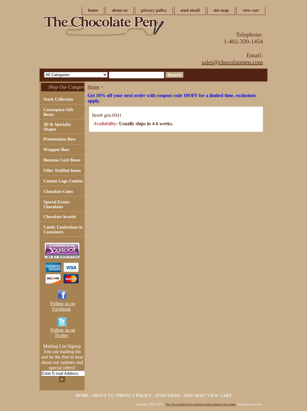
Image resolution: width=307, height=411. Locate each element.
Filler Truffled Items (62, 170)
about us (119, 10)
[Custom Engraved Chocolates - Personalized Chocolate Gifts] (114, 28)
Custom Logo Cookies (63, 181)
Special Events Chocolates (56, 204)
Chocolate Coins (58, 191)
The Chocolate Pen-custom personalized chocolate (200, 404)
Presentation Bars (59, 139)
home (93, 10)
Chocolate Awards (59, 216)
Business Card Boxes (61, 160)
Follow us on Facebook (62, 306)
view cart (251, 10)
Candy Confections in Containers (63, 229)
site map (221, 10)
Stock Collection (58, 99)
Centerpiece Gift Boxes (58, 112)
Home (93, 87)
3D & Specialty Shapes (57, 127)
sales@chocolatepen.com (232, 62)
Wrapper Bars (56, 149)
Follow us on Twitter (62, 332)
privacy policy (154, 10)
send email (190, 10)
